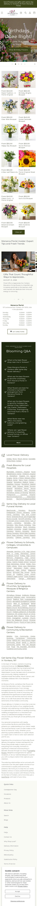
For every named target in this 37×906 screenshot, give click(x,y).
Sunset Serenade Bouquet (25, 120)
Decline (17, 896)
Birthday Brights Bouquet (25, 94)
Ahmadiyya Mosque (14, 595)
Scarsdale (32, 459)
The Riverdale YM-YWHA (26, 647)
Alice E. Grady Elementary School (21, 553)
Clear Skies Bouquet (8, 119)
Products (7, 798)
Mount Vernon (23, 459)
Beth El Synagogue (21, 603)
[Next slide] (25, 64)
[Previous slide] (12, 64)
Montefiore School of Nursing (17, 492)
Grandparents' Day (10, 790)
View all (18, 232)
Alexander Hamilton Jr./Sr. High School (21, 551)
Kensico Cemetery (22, 531)
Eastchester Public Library (24, 568)
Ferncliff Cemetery (24, 519)
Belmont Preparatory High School (21, 558)
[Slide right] (23, 299)
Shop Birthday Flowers (18, 50)
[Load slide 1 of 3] (15, 64)
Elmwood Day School (21, 572)
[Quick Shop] (21, 13)
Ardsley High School (27, 556)
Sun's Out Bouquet (26, 198)
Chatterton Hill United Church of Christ (21, 614)
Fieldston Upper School (15, 576)
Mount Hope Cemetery (15, 535)
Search (6, 815)
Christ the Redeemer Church (17, 620)
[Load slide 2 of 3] (18, 64)
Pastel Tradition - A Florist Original (8, 94)
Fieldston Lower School (25, 574)
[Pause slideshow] (35, 64)
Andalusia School (13, 556)
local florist (5, 777)
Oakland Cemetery (22, 537)
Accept (17, 891)
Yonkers (19, 461)
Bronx (15, 459)
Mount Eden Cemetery (27, 533)
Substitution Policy (10, 859)
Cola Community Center (25, 636)
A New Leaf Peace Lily (9, 172)
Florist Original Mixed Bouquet (27, 173)
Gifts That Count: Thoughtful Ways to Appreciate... (18, 275)
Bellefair (9, 636)
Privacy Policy (23, 886)
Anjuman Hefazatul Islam (16, 597)
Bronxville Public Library (15, 560)
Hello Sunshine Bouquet (24, 225)
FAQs (6, 832)
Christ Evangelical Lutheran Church (21, 618)
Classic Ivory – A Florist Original (7, 199)
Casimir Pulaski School (20, 562)
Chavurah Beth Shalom (15, 616)
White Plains (11, 461)
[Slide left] (14, 299)
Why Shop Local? (10, 841)
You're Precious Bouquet (24, 146)
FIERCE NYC (16, 640)
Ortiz (33, 537)
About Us (7, 803)
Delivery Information (11, 846)
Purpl (13, 647)
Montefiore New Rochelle (25, 490)
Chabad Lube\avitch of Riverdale (24, 612)
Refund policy (8, 855)
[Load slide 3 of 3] (21, 64)
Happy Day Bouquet (8, 146)
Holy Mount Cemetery (23, 525)
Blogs (6, 820)
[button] (25, 13)
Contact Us (8, 837)
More (18, 442)
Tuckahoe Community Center (17, 649)
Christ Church (30, 616)
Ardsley (9, 459)
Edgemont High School (16, 570)
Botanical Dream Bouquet (7, 225)
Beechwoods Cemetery (16, 510)
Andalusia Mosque (28, 595)
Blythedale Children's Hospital (18, 472)
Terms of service (9, 864)
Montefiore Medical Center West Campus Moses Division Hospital (21, 486)
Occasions (7, 794)
